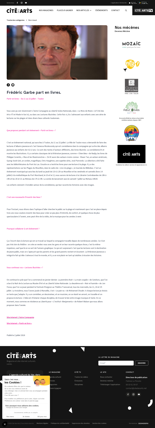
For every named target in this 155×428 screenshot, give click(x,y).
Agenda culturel (55, 377)
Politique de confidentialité (60, 423)
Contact (115, 10)
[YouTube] (25, 2)
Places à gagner (65, 10)
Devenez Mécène (122, 31)
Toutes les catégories (15, 20)
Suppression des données (81, 423)
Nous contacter (106, 377)
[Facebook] (17, 2)
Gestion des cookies (99, 423)
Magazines (53, 384)
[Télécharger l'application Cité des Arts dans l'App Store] (133, 2)
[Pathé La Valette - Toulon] (131, 66)
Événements (101, 10)
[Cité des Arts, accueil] (21, 355)
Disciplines (79, 384)
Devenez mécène (106, 381)
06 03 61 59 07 (132, 384)
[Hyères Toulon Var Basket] (131, 133)
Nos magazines (46, 10)
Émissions (78, 381)
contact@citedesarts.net (136, 388)
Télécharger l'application (110, 384)
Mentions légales (42, 423)
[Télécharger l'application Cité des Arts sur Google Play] (143, 3)
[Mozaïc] (131, 45)
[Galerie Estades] (131, 86)
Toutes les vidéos (81, 377)
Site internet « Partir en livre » (19, 323)
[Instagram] (21, 2)
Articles (52, 381)
